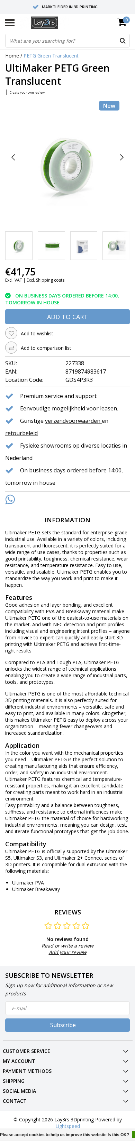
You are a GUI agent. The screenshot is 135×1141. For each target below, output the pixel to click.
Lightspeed (67, 1126)
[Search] (122, 40)
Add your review (68, 952)
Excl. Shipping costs (45, 280)
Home (12, 55)
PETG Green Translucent (51, 55)
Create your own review (27, 92)
